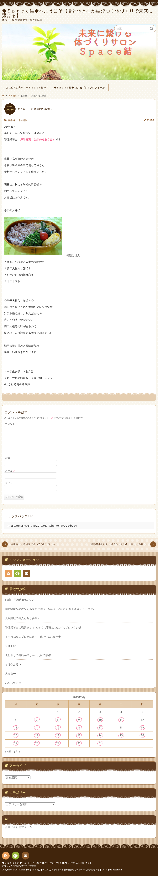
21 (36, 735)
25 (121, 735)
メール (10, 470)
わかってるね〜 (14, 683)
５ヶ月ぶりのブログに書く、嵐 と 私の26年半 (33, 636)
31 (100, 743)
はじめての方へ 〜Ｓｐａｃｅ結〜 (26, 87)
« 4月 (8, 751)
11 (121, 720)
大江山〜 (10, 673)
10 (100, 720)
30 (79, 743)
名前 (9, 458)
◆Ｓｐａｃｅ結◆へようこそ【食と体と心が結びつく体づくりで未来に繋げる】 (47, 862)
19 (142, 727)
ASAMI (150, 120)
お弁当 (11, 120)
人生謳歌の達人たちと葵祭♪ (22, 618)
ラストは (10, 646)
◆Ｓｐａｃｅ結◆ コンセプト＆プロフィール (79, 87)
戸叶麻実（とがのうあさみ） (37, 139)
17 (100, 727)
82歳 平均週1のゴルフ (19, 599)
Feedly (17, 573)
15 (57, 727)
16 (79, 727)
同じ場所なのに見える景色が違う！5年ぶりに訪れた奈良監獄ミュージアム (50, 609)
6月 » (17, 751)
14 (36, 727)
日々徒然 (23, 120)
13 (15, 727)
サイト (9, 483)
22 (57, 735)
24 (100, 735)
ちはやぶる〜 (13, 664)
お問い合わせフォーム (18, 827)
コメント (11, 424)
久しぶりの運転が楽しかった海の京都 (28, 655)
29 (57, 743)
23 (79, 735)
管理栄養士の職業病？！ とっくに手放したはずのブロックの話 (43, 627)
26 (142, 735)
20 (15, 735)
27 (15, 743)
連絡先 (26, 573)
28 (36, 743)
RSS (8, 573)
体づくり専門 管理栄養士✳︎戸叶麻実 (19, 865)
